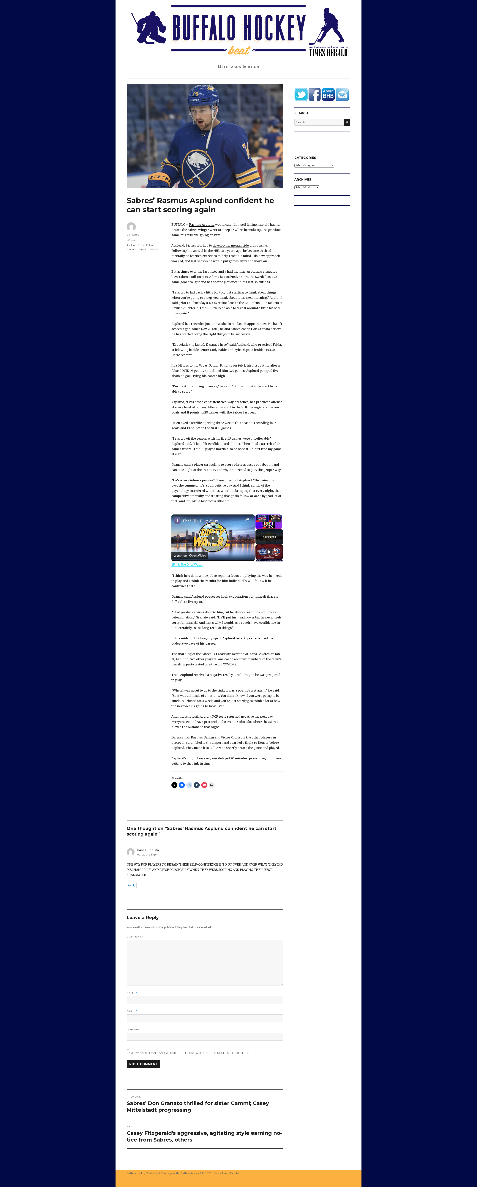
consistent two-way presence (226, 402)
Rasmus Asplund (201, 224)
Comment (135, 936)
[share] (247, 519)
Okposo (142, 248)
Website (133, 1029)
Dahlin (141, 245)
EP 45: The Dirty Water (200, 520)
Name (132, 993)
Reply (131, 885)
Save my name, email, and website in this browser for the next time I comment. (188, 1052)
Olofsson (154, 248)
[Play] (269, 551)
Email (132, 1011)
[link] (177, 520)
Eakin (149, 245)
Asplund (131, 245)
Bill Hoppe (133, 234)
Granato (131, 248)
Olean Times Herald (226, 1173)
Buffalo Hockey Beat (139, 1173)
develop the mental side (231, 245)
